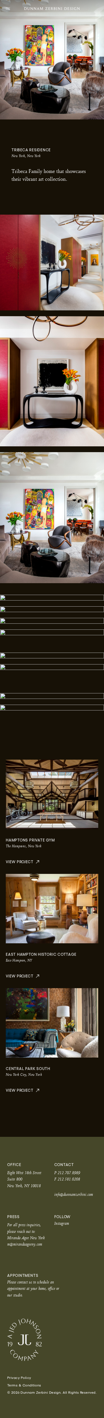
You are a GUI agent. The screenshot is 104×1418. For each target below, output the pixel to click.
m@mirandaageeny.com (24, 1244)
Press (13, 1217)
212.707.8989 (68, 1172)
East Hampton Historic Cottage (41, 954)
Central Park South (28, 1069)
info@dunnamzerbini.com (73, 1194)
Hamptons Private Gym (30, 840)
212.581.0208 (68, 1179)
